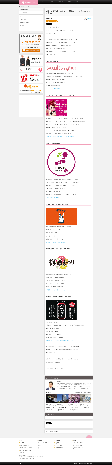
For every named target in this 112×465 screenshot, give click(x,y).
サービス (42, 1)
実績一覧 (22, 452)
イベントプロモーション (25, 12)
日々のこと (22, 25)
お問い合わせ (79, 1)
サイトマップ (58, 448)
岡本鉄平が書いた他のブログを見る (83, 392)
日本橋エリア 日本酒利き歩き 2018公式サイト (57, 242)
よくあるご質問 (59, 445)
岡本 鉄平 (89, 18)
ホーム (22, 6)
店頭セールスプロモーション (26, 16)
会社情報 (51, 1)
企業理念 (39, 443)
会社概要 (39, 445)
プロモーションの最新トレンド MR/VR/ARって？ (84, 407)
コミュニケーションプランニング (27, 443)
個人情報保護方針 (59, 447)
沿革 (39, 447)
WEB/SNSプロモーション (25, 22)
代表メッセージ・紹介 (42, 442)
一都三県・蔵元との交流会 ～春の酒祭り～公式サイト (59, 340)
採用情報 (70, 1)
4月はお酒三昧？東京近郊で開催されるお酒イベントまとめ (51, 407)
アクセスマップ (41, 448)
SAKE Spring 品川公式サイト (53, 88)
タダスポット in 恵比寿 (53, 431)
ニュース (22, 28)
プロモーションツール (24, 19)
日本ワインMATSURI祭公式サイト (54, 197)
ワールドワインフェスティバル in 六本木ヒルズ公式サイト (60, 136)
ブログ (74, 440)
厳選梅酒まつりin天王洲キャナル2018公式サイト (58, 290)
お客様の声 (60, 1)
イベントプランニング (24, 445)
